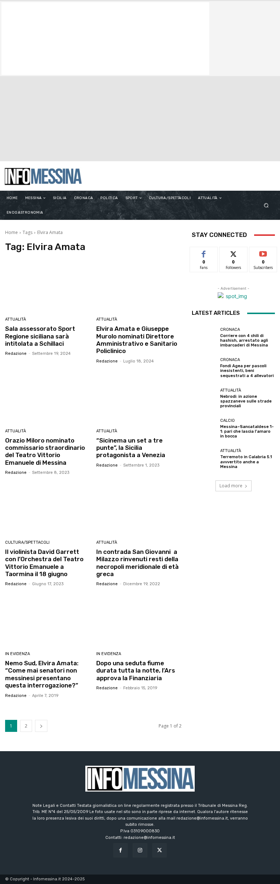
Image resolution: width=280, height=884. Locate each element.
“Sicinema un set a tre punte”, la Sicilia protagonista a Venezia (130, 448)
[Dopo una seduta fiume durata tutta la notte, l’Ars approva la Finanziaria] (139, 620)
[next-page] (41, 726)
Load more (230, 486)
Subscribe (263, 252)
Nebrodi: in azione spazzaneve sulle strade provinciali (246, 401)
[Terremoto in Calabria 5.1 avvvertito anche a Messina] (204, 459)
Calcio (227, 421)
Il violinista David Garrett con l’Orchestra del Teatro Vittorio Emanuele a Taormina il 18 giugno (44, 563)
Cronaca (230, 330)
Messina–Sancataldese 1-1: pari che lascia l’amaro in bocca (247, 431)
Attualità (15, 319)
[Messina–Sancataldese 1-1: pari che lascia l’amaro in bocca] (204, 428)
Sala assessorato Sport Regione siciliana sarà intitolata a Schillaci (40, 336)
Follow (233, 252)
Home (11, 232)
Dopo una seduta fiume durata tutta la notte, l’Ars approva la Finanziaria (135, 670)
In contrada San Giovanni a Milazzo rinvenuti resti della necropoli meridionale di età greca (137, 563)
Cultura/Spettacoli (27, 542)
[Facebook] (120, 850)
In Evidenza (17, 654)
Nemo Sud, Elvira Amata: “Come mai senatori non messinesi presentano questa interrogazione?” (41, 674)
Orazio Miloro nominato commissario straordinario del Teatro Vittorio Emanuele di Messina (45, 451)
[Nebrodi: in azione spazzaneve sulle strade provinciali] (204, 398)
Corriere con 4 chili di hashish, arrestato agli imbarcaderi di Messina (244, 340)
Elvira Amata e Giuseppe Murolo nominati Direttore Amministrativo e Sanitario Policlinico (136, 339)
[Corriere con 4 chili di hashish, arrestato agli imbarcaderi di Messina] (204, 337)
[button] (266, 205)
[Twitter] (159, 850)
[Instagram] (140, 850)
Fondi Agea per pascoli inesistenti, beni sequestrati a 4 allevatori (247, 371)
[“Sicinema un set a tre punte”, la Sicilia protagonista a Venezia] (139, 397)
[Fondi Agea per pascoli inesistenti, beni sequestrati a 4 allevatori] (204, 368)
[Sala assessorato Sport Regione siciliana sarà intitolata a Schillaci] (48, 286)
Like (204, 252)
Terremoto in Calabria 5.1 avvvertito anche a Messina (246, 462)
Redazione (16, 353)
